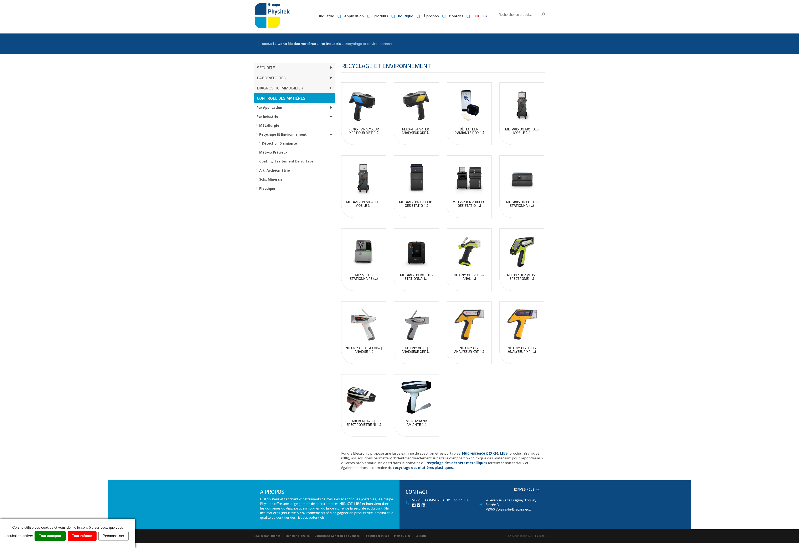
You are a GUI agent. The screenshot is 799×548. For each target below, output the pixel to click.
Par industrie (267, 116)
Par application (269, 107)
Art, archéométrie (274, 170)
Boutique (405, 16)
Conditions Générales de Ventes (337, 536)
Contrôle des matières (281, 98)
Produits (381, 16)
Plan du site (402, 536)
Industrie (326, 16)
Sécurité (266, 67)
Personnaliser (113, 536)
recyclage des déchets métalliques (457, 462)
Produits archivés (377, 536)
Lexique (421, 536)
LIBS (504, 453)
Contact (456, 16)
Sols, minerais (270, 179)
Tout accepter (50, 536)
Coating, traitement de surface (286, 161)
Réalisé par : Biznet (267, 536)
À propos (431, 16)
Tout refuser (82, 536)
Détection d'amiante (279, 143)
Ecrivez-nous (524, 490)
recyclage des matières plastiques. (423, 467)
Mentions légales (297, 536)
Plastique (267, 188)
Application (354, 16)
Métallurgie (269, 125)
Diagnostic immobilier (280, 88)
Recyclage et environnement (283, 134)
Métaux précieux (273, 152)
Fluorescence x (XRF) (480, 453)
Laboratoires (271, 78)
